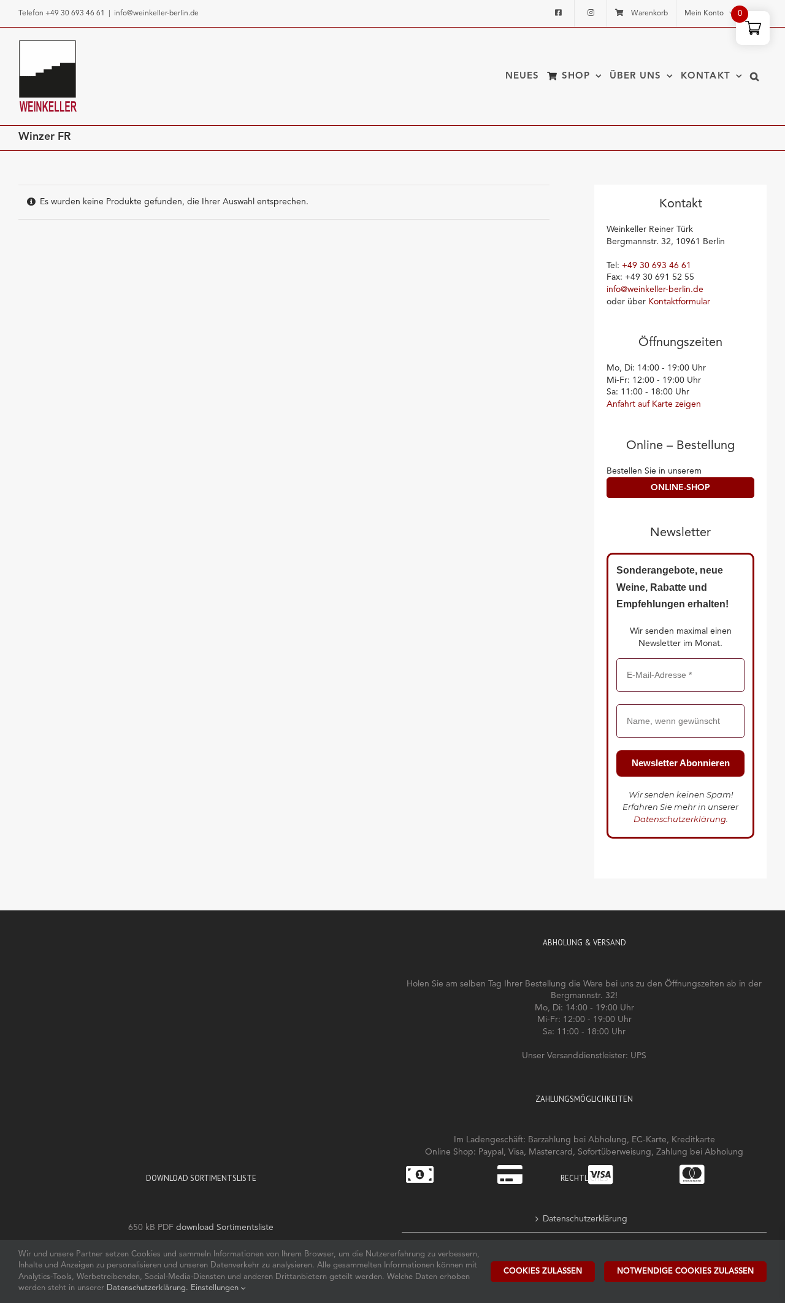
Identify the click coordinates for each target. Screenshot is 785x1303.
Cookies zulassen (543, 1271)
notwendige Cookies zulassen (685, 1271)
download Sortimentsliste (225, 1227)
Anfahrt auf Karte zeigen (654, 404)
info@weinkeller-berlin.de (156, 13)
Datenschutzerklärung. (149, 1288)
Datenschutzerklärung (680, 819)
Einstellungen (216, 1288)
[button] (754, 76)
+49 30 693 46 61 (75, 13)
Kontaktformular (679, 302)
